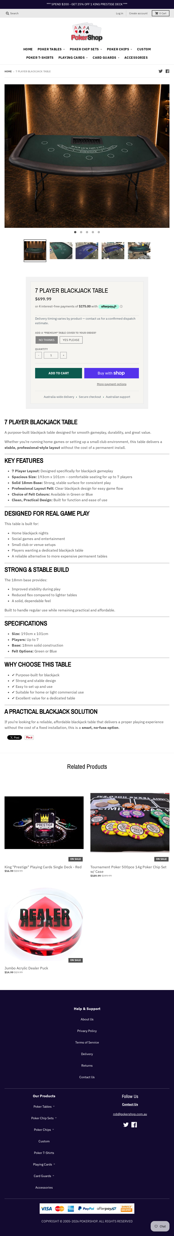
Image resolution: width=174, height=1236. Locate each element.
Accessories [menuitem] (136, 58)
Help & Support (87, 1008)
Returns (87, 1065)
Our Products (44, 1096)
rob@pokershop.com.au (130, 1114)
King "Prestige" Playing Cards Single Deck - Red (43, 867)
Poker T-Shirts (44, 1153)
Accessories (44, 1187)
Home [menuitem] (28, 49)
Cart (162, 13)
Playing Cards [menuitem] (71, 58)
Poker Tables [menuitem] (50, 49)
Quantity (41, 349)
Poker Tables (43, 1107)
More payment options (111, 384)
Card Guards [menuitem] (104, 58)
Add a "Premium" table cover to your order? (65, 332)
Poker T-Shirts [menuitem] (40, 58)
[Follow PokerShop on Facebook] (167, 71)
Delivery (87, 1054)
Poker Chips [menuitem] (118, 49)
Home (8, 71)
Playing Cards (42, 1164)
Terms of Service (87, 1042)
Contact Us (87, 1077)
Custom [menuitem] (144, 49)
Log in (119, 13)
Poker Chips (42, 1130)
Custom (44, 1141)
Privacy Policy (87, 1031)
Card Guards (42, 1176)
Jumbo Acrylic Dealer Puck (26, 968)
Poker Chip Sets (42, 1118)
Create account (138, 13)
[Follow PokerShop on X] (161, 71)
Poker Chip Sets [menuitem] (84, 49)
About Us (87, 1019)
